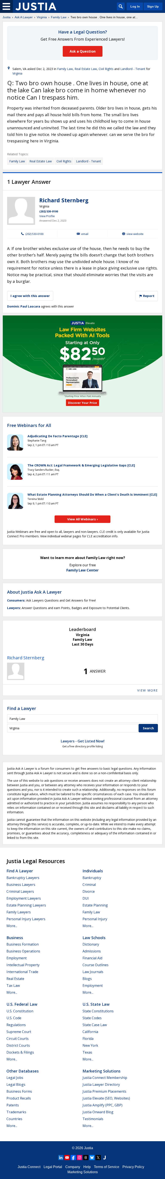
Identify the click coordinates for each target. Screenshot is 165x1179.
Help (87, 1167)
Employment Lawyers (23, 898)
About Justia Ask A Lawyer (34, 592)
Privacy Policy (133, 1167)
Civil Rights (106, 69)
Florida (87, 1038)
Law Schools (93, 937)
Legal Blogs (15, 1084)
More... (11, 925)
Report (148, 296)
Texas (87, 1052)
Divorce (88, 891)
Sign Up (153, 6)
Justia (7, 17)
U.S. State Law (96, 1004)
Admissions (91, 951)
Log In (135, 6)
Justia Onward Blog (97, 1112)
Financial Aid (92, 958)
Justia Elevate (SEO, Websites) (106, 1098)
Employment (16, 958)
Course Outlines (95, 965)
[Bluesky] (92, 1157)
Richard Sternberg (64, 200)
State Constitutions (98, 1011)
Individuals (92, 870)
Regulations (16, 1024)
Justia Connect (29, 1167)
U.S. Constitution (19, 1011)
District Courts (18, 1045)
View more (147, 690)
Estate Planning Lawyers (26, 905)
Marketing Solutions (101, 1071)
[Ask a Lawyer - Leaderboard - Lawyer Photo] (15, 671)
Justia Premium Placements (104, 1091)
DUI (85, 898)
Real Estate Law (86, 69)
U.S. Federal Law (21, 1004)
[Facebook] (73, 1157)
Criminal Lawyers (20, 891)
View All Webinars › (82, 519)
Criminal (89, 884)
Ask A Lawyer (24, 17)
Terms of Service (106, 1167)
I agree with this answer (30, 296)
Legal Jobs (14, 1077)
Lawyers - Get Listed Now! (82, 741)
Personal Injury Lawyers (25, 919)
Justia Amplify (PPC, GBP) (102, 1105)
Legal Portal (53, 1167)
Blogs (87, 978)
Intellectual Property (23, 965)
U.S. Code (13, 1018)
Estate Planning (95, 905)
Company (72, 1167)
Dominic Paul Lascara (23, 306)
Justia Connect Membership (104, 1077)
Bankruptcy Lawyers (22, 877)
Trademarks (16, 1112)
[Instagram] (79, 1157)
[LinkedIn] (60, 1157)
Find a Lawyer (21, 708)
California (90, 1031)
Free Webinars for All (29, 425)
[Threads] (85, 1157)
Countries (14, 1119)
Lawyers (13, 608)
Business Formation (22, 944)
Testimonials (92, 1119)
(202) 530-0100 (48, 211)
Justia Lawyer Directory (101, 1084)
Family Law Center (82, 570)
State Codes (92, 1018)
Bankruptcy (91, 877)
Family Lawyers (18, 912)
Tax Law (13, 985)
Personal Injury (94, 919)
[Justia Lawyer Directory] (104, 1157)
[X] (98, 1157)
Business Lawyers (20, 884)
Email (84, 234)
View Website (135, 234)
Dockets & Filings (20, 1052)
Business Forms (19, 1091)
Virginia (42, 17)
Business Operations (23, 951)
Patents (12, 1105)
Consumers (15, 600)
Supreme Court (18, 1031)
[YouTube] (67, 1157)
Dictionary (90, 944)
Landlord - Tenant (132, 69)
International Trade (22, 971)
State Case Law (94, 1024)
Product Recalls (18, 1098)
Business (14, 937)
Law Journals (92, 971)
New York (90, 1045)
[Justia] (35, 6)
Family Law (58, 17)
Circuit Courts (17, 1038)
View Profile (47, 216)
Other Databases (22, 1071)
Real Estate (15, 978)
